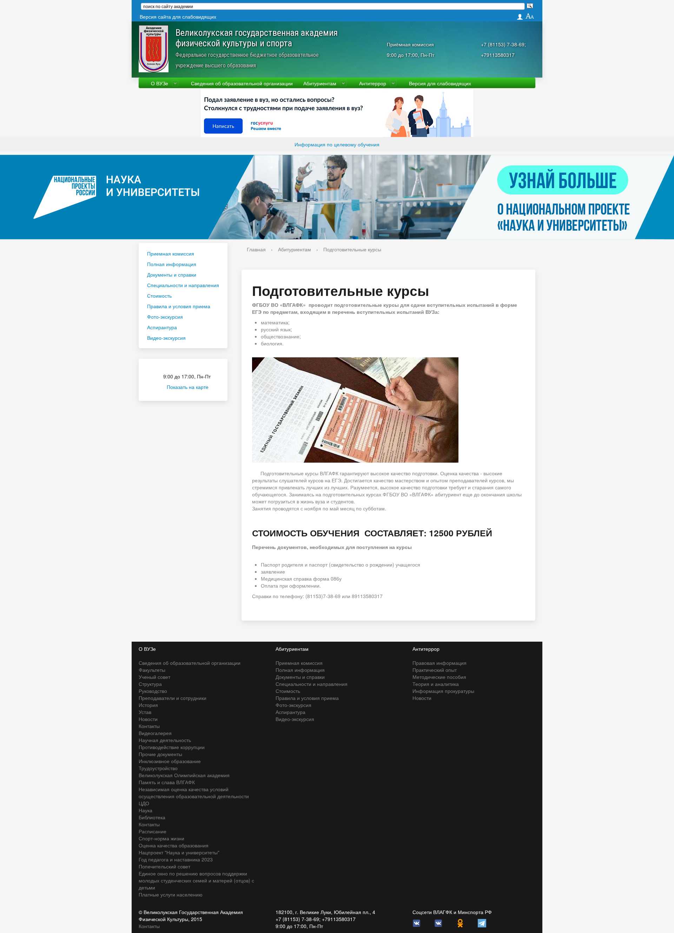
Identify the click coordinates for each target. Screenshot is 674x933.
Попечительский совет (164, 866)
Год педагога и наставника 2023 (176, 859)
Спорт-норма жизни (161, 838)
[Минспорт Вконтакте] (438, 922)
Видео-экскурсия (166, 337)
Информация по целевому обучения (337, 144)
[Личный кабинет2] (519, 16)
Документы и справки (171, 274)
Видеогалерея (155, 732)
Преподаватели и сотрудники (172, 697)
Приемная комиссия (170, 253)
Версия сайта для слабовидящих (178, 16)
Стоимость (159, 295)
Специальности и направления (183, 285)
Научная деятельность (165, 739)
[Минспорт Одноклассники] (460, 922)
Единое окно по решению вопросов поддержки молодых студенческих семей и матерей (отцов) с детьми (196, 880)
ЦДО (144, 803)
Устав (145, 711)
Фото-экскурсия (165, 316)
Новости (148, 718)
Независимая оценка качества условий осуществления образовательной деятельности (194, 793)
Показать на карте (188, 386)
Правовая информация (439, 662)
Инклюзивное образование (170, 761)
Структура (150, 683)
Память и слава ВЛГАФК (167, 782)
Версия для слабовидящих (440, 83)
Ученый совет (154, 676)
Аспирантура (162, 327)
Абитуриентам (319, 83)
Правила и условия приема (178, 306)
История (148, 704)
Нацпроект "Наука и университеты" (179, 852)
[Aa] (529, 16)
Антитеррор (372, 83)
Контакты (149, 725)
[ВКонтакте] (416, 922)
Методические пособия (439, 676)
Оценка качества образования (174, 845)
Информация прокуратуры (443, 690)
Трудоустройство (158, 768)
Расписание (152, 831)
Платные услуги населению (171, 894)
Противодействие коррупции (172, 746)
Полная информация (171, 263)
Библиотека (152, 817)
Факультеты (152, 669)
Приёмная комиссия (410, 44)
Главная (256, 249)
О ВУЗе (159, 83)
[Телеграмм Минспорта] (482, 922)
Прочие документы (160, 753)
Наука (145, 810)
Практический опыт (434, 669)
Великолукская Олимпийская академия (184, 775)
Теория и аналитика (435, 683)
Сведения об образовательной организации (242, 83)
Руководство (153, 690)
